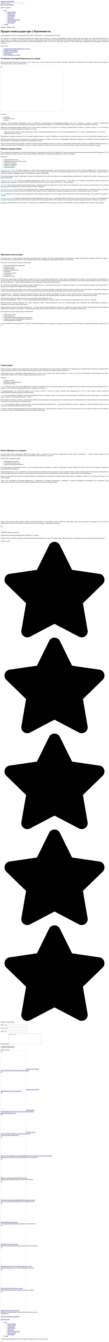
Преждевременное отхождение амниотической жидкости (17, 1111)
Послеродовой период (13, 19)
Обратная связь (5, 1319)
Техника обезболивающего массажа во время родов (16, 1133)
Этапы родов (8, 53)
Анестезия (10, 18)
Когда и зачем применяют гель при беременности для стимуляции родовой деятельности (26, 1156)
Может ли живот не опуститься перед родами (14, 1178)
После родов (11, 16)
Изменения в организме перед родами (12, 1288)
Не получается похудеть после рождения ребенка (15, 1070)
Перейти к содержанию (7, 1)
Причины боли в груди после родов (11, 1091)
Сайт (2, 1031)
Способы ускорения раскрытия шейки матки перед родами (18, 1200)
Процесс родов (11, 21)
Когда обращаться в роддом (12, 55)
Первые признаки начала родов (10, 1310)
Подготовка (10, 22)
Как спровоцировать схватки (9, 1222)
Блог (5, 10)
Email (3, 1028)
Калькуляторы (11, 12)
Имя (2, 1025)
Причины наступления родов (9, 1244)
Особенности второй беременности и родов (17, 48)
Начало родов (11, 13)
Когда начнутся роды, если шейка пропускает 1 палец (16, 1266)
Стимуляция (11, 15)
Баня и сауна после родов (8, 1113)
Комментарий (5, 1044)
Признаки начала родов (11, 52)
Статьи (6, 24)
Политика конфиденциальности (10, 1316)
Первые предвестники (10, 50)
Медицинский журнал (7, 4)
